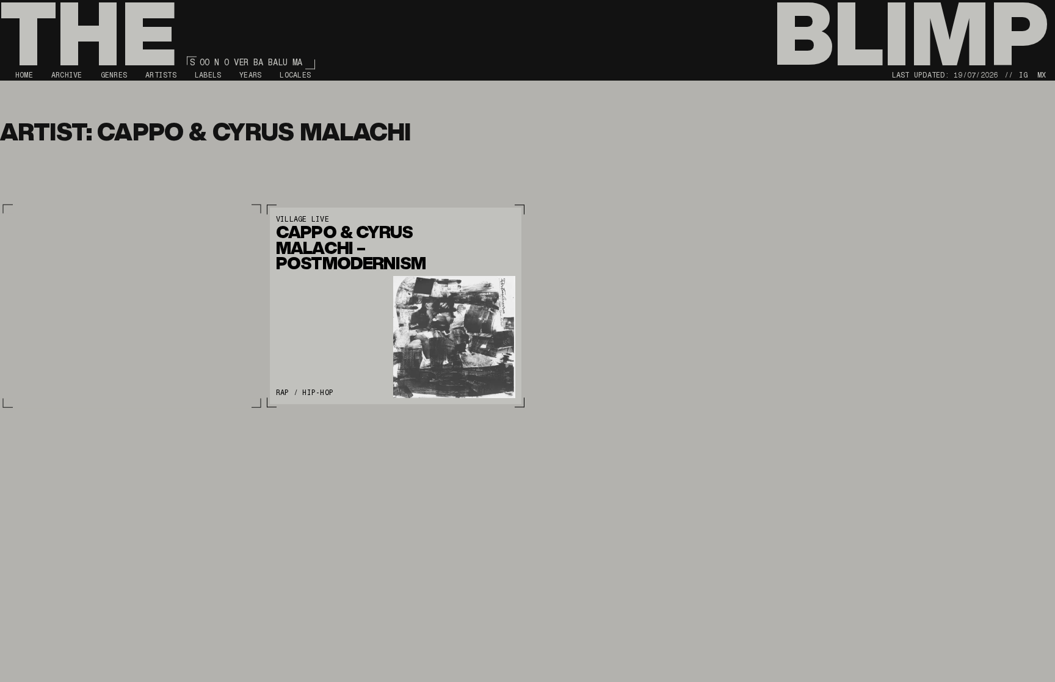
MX (1041, 75)
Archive (66, 75)
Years (250, 75)
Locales (295, 75)
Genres (114, 75)
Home (24, 75)
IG (1023, 75)
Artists (160, 75)
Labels (208, 75)
